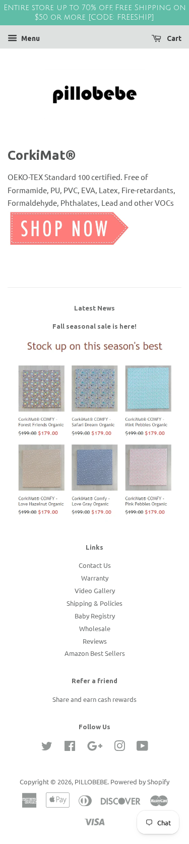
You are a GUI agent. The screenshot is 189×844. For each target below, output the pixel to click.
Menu (30, 38)
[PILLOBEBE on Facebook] (70, 747)
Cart (173, 38)
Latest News (94, 308)
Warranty (94, 577)
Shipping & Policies (94, 603)
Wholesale (94, 628)
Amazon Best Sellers (95, 653)
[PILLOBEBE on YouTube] (142, 747)
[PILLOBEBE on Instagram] (119, 747)
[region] (94, 12)
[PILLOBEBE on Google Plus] (94, 747)
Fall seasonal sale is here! (94, 326)
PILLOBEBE (91, 781)
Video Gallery (95, 590)
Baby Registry (95, 615)
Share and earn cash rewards (94, 699)
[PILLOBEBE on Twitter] (46, 747)
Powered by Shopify (139, 781)
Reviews (95, 641)
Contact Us (95, 565)
